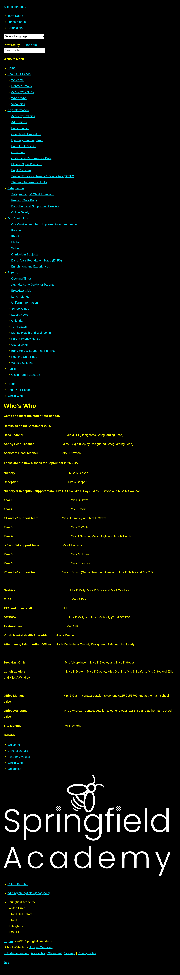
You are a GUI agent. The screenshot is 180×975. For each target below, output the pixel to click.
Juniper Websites (40, 947)
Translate (30, 45)
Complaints (15, 28)
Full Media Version (16, 953)
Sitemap (69, 953)
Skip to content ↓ (15, 6)
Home (12, 383)
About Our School (19, 389)
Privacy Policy (87, 953)
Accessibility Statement (46, 953)
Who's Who (15, 396)
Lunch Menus (17, 21)
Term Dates (15, 15)
